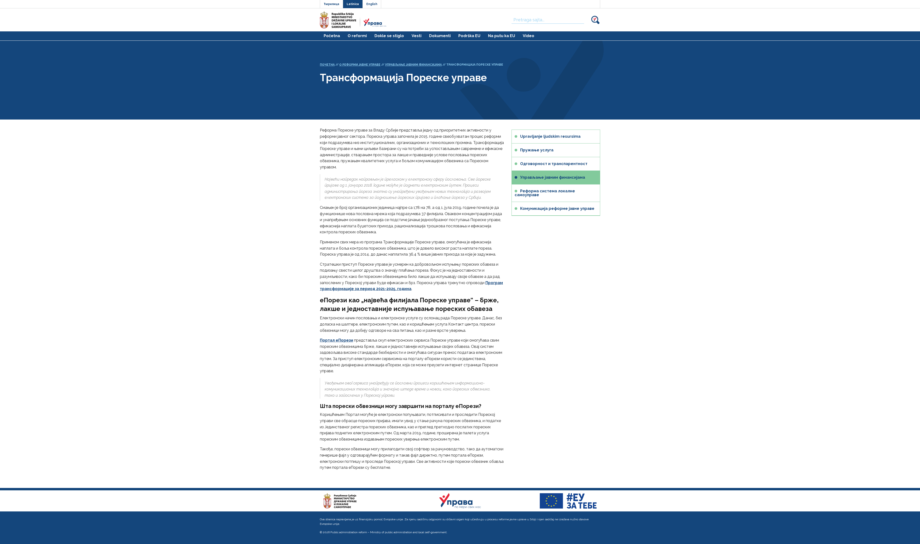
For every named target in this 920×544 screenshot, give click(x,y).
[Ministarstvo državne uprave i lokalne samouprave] (339, 500)
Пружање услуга (536, 150)
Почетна (327, 64)
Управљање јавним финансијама (413, 64)
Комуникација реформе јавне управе (557, 208)
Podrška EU (469, 36)
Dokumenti (440, 36)
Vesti (416, 36)
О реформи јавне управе (359, 64)
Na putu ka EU (501, 36)
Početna (332, 36)
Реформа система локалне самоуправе (545, 193)
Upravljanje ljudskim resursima (550, 136)
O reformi (357, 36)
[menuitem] (332, 35)
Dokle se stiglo (389, 36)
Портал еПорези (336, 340)
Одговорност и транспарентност (553, 163)
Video (528, 36)
